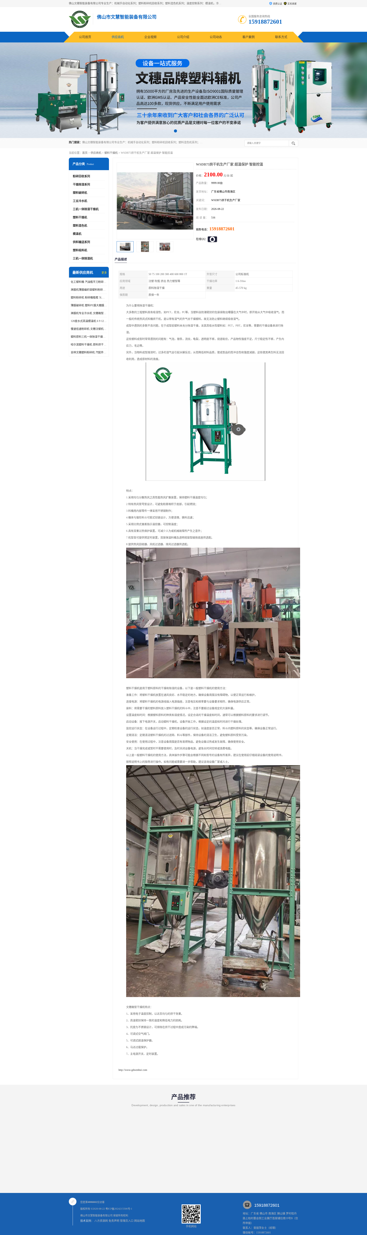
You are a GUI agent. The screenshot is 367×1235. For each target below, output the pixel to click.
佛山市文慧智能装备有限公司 (96, 1215)
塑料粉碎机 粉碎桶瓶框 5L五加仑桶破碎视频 (89, 297)
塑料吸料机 (80, 250)
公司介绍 (183, 37)
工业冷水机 (80, 200)
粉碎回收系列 (81, 176)
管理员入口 (126, 1220)
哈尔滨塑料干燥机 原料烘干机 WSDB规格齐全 (89, 344)
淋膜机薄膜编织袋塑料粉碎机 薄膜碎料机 (89, 289)
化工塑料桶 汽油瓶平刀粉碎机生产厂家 (89, 281)
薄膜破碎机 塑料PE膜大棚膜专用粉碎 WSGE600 (89, 305)
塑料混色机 (80, 225)
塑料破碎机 (80, 192)
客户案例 (248, 37)
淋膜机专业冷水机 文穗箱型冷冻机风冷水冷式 (89, 313)
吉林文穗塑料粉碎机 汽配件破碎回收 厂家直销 (89, 352)
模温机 (77, 233)
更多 (104, 272)
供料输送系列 (81, 242)
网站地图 (139, 1220)
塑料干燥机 (111, 152)
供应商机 (118, 37)
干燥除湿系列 (81, 184)
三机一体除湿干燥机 (86, 209)
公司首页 (85, 37)
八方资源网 (101, 1220)
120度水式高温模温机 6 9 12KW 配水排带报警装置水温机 (89, 321)
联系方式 (281, 37)
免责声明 (114, 1220)
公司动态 (216, 37)
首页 (85, 152)
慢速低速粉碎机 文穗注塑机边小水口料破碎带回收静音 (89, 328)
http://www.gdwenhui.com (133, 1070)
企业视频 (150, 37)
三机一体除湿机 (83, 258)
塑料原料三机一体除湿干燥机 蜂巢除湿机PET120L (89, 336)
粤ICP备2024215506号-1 (119, 1208)
